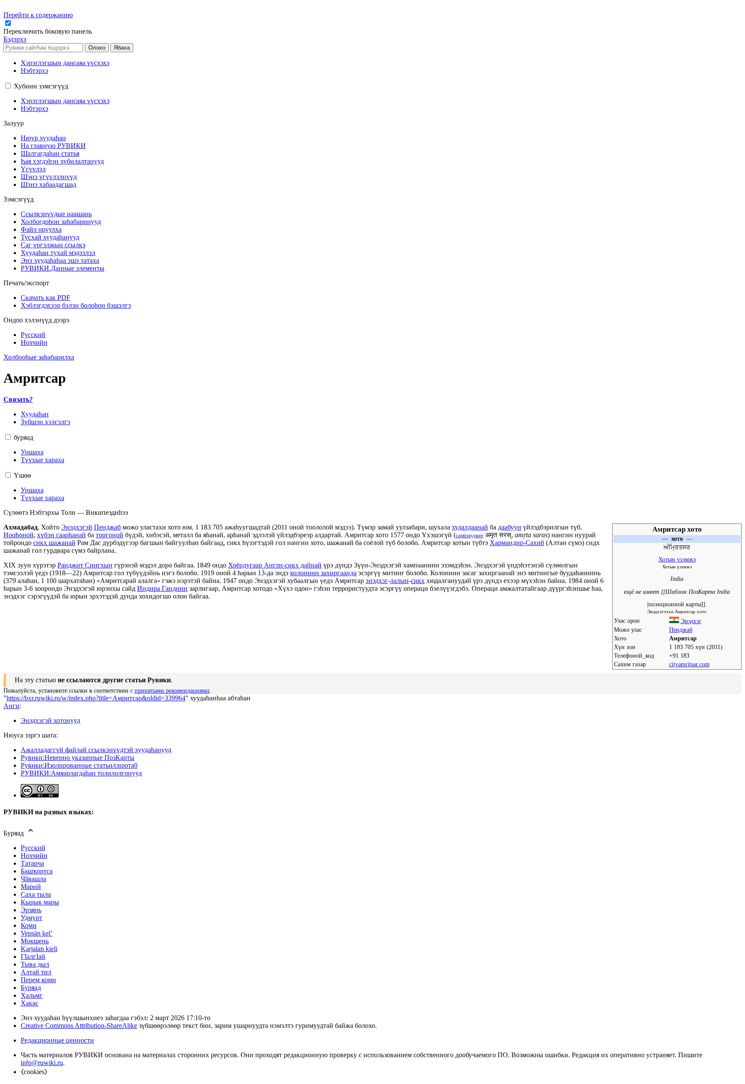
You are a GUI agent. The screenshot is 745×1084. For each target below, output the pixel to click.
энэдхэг (377, 580)
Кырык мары (40, 902)
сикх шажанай (54, 542)
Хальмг (32, 995)
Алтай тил (36, 972)
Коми (29, 925)
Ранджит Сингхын (85, 565)
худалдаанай (470, 527)
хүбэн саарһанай (61, 535)
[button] (48, 31)
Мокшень (35, 941)
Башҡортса (37, 871)
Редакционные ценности (57, 1040)
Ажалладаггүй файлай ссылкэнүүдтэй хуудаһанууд (96, 749)
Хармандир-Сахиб (517, 542)
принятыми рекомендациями (172, 690)
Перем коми (38, 979)
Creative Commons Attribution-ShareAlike (79, 1025)
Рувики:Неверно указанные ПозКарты (78, 757)
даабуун (509, 527)
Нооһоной (18, 535)
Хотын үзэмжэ (677, 559)
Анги (11, 705)
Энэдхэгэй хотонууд (50, 720)
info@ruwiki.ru (42, 1062)
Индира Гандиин (162, 588)
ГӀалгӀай (33, 956)
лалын (399, 580)
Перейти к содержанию (38, 15)
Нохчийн (34, 855)
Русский (33, 847)
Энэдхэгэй (76, 527)
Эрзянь (31, 910)
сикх (418, 580)
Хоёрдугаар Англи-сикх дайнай (275, 565)
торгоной (109, 535)
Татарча (32, 863)
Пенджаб (680, 630)
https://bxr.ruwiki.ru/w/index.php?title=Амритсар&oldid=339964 (95, 698)
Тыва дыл (35, 964)
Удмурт (31, 917)
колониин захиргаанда (323, 573)
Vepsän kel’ (37, 933)
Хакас (29, 1003)
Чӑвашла (33, 878)
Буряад (31, 987)
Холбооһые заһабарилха (38, 357)
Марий (31, 886)
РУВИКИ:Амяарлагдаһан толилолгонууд (81, 773)
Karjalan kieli (39, 948)
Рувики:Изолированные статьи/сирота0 (79, 765)
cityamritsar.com (689, 664)
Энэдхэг (691, 621)
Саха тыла (36, 894)
